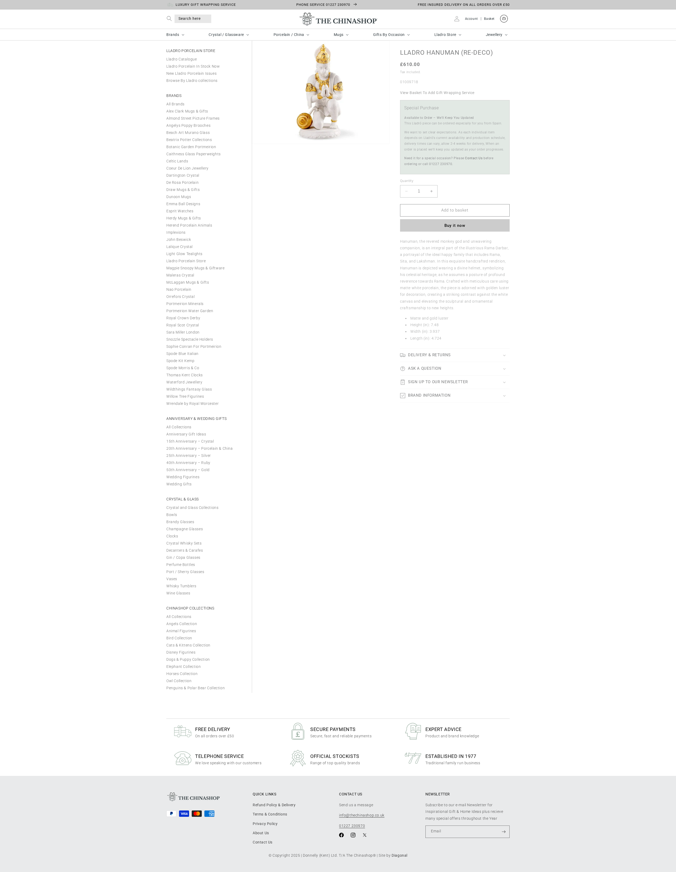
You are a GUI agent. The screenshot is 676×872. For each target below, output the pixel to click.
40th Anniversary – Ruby (188, 463)
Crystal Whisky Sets (183, 543)
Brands (172, 34)
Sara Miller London (183, 332)
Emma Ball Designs (183, 204)
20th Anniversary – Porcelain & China (199, 448)
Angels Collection (181, 624)
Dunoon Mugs (178, 197)
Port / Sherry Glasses (185, 572)
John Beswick (178, 239)
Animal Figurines (181, 631)
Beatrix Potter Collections (189, 140)
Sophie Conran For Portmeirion (193, 346)
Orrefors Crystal (180, 296)
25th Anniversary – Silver (188, 455)
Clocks (172, 536)
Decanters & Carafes (184, 550)
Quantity (406, 181)
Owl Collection (178, 681)
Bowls (171, 515)
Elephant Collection (183, 666)
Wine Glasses (178, 593)
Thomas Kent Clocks (184, 375)
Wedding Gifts (179, 484)
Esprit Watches (179, 211)
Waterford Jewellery (184, 382)
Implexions (176, 232)
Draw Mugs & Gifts (183, 189)
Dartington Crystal (182, 175)
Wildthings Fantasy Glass (189, 389)
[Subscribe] (503, 832)
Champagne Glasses (184, 529)
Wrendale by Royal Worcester (192, 403)
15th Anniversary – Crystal (190, 441)
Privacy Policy (265, 824)
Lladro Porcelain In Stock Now (193, 66)
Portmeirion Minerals (185, 304)
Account (471, 18)
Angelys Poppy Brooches (188, 125)
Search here (190, 18)
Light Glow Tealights (184, 254)
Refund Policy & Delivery (274, 805)
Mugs (339, 34)
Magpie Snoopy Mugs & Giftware (195, 268)
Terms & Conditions (270, 814)
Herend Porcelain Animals (189, 225)
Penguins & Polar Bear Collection (195, 688)
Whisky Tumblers (181, 586)
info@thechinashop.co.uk (361, 815)
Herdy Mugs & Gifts (183, 218)
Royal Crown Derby (183, 318)
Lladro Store (445, 34)
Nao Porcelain (178, 289)
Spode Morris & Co (182, 368)
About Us (261, 833)
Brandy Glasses (180, 522)
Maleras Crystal (180, 275)
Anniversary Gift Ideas (186, 434)
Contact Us (473, 158)
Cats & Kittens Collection (188, 645)
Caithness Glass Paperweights (193, 154)
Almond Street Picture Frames (193, 118)
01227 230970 (352, 826)
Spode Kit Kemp (180, 361)
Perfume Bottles (180, 564)
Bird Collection (179, 638)
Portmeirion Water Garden (189, 311)
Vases (171, 579)
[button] (170, 19)
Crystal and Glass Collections (192, 507)
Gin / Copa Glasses (183, 557)
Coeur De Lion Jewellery (187, 168)
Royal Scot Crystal (182, 325)
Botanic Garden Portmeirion (191, 147)
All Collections (178, 427)
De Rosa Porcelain (182, 182)
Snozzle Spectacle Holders (189, 339)
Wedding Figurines (182, 477)
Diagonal (399, 855)
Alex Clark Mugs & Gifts (187, 111)
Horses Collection (182, 674)
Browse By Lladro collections (192, 80)
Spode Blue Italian (182, 353)
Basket (489, 18)
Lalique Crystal (179, 247)
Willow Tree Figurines (185, 396)
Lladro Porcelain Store (186, 261)
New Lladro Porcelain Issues (191, 73)
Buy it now (454, 225)
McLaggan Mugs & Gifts (187, 282)
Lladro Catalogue (181, 59)
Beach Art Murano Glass (188, 132)
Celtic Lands (177, 161)
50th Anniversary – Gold (188, 470)
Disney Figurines (181, 652)
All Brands (175, 104)
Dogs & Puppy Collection (188, 659)
